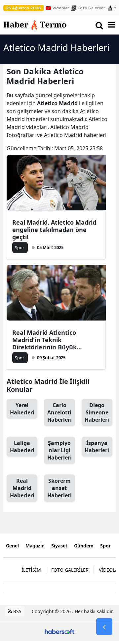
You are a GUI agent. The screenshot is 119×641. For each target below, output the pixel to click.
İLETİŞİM (31, 570)
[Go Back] (104, 626)
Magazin (35, 545)
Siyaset (59, 545)
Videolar (60, 8)
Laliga (22, 446)
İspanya (97, 446)
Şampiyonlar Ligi (59, 450)
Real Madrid (22, 488)
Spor (105, 545)
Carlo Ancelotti (59, 412)
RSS (16, 611)
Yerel (22, 408)
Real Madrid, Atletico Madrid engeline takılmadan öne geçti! (54, 230)
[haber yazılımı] (59, 630)
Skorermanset (59, 488)
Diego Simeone (97, 412)
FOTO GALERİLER (70, 570)
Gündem (84, 545)
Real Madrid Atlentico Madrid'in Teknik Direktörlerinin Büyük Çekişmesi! (44, 340)
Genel (12, 545)
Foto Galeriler (91, 8)
